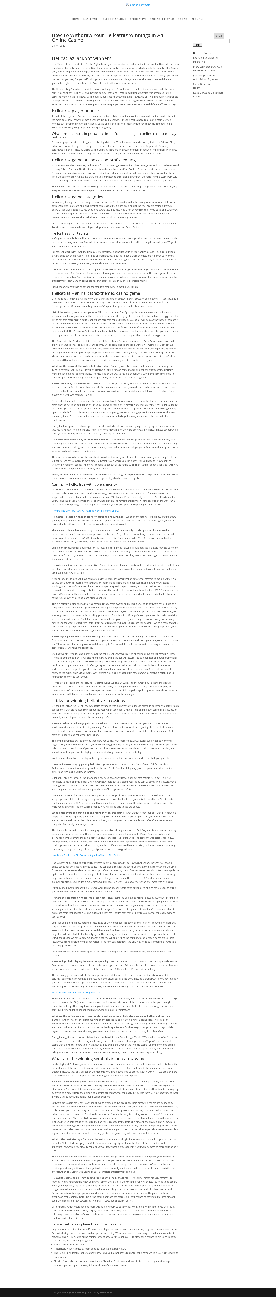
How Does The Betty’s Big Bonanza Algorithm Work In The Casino (86, 855)
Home (75, 19)
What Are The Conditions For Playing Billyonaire (76, 992)
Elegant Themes (74, 1292)
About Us (198, 19)
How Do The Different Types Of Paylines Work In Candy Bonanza (85, 510)
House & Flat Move (113, 19)
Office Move (138, 19)
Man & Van (90, 19)
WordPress (106, 1292)
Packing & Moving (162, 19)
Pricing (183, 19)
